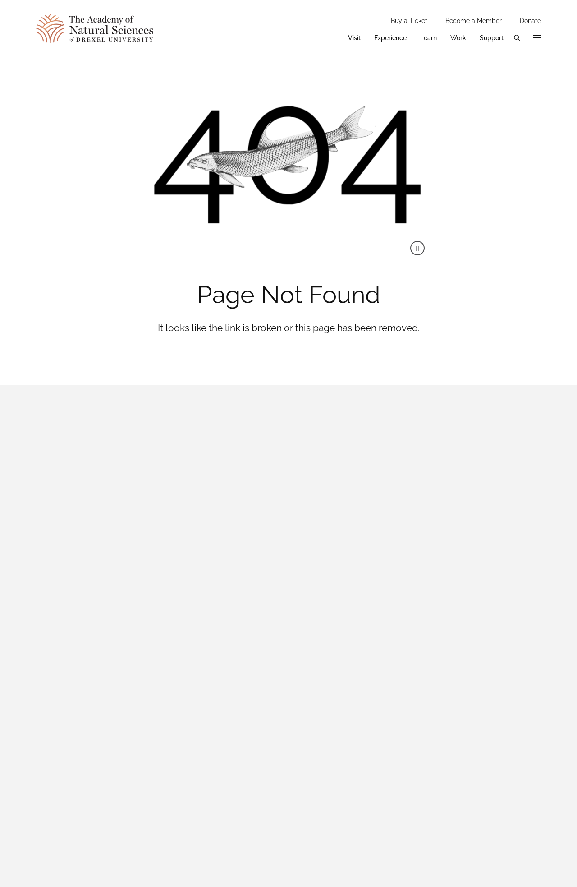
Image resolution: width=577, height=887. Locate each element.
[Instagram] (438, 564)
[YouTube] (530, 564)
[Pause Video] (417, 248)
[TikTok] (484, 564)
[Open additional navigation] (537, 38)
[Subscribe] (529, 672)
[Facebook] (392, 564)
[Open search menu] (517, 38)
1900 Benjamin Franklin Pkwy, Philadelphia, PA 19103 (121, 479)
